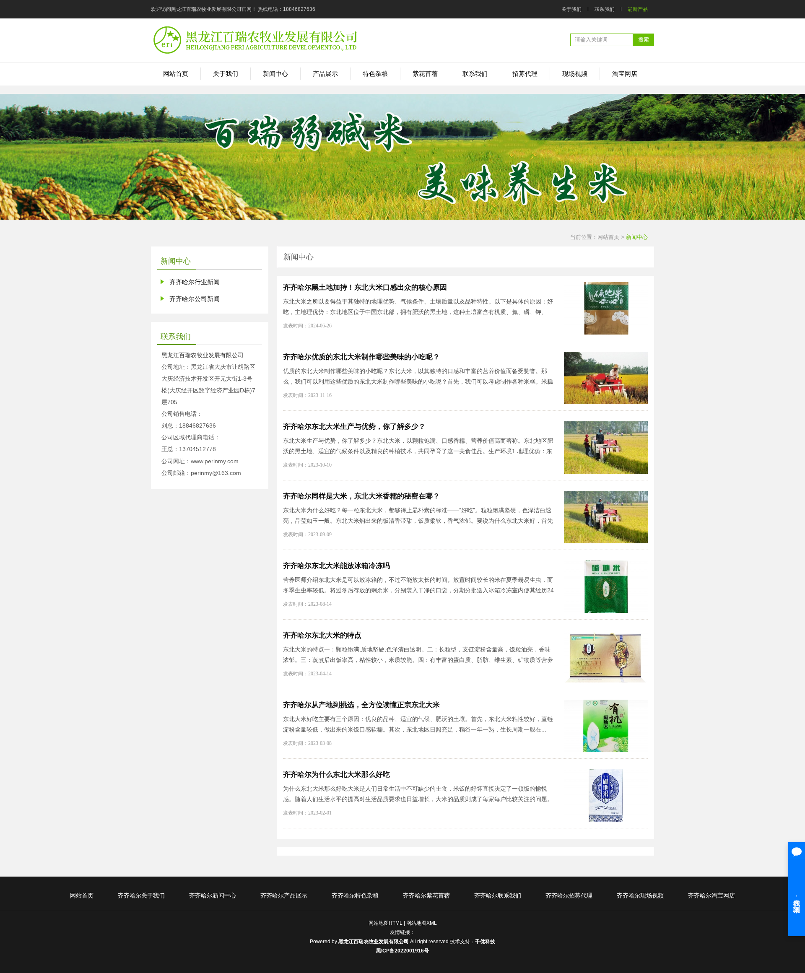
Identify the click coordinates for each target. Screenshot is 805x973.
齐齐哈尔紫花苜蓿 (426, 895)
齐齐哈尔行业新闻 (194, 281)
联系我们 (605, 9)
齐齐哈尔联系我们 (497, 895)
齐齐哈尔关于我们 (141, 895)
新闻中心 (637, 237)
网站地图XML (421, 923)
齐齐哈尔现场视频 (640, 895)
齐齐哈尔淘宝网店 (711, 895)
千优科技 (485, 941)
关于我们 (571, 9)
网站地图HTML (385, 923)
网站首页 (608, 237)
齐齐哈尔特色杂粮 (355, 895)
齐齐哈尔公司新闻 (194, 298)
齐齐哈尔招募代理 (568, 895)
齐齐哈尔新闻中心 (212, 895)
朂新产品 (638, 9)
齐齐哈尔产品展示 (283, 895)
